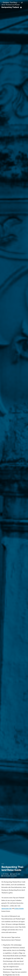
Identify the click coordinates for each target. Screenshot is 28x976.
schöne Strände (19, 908)
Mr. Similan (6, 874)
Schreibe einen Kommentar (10, 876)
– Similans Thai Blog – (9, 2)
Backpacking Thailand (10, 7)
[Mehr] (21, 7)
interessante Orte (6, 908)
